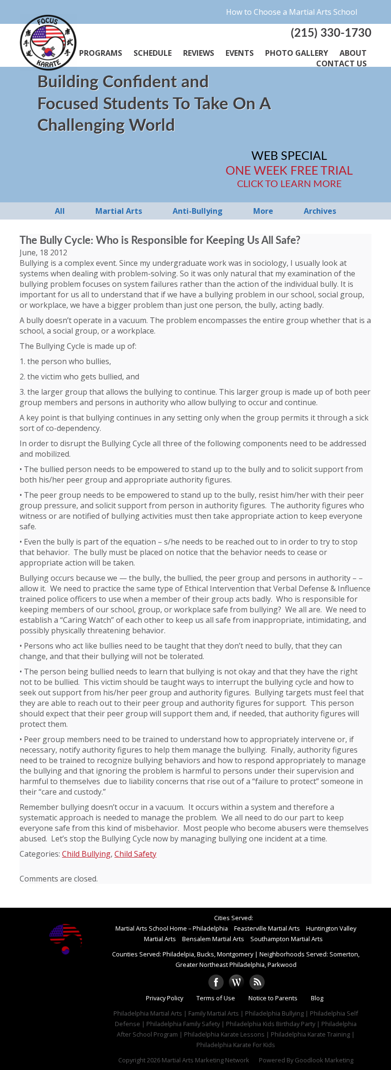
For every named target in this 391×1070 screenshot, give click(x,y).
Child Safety (135, 854)
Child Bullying (86, 854)
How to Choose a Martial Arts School (291, 12)
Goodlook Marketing (324, 1060)
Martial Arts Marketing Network (205, 1060)
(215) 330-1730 (331, 33)
